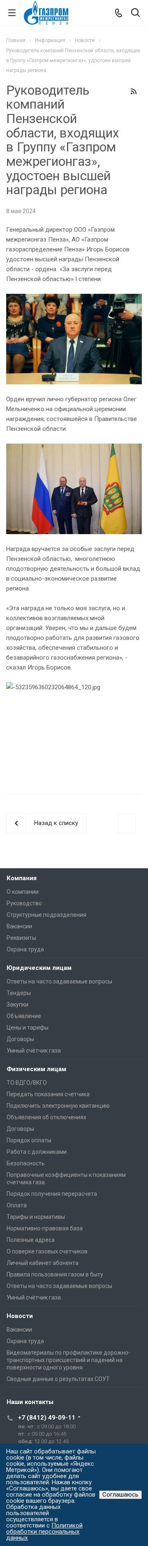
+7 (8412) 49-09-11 (46, 1417)
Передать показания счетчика (48, 1094)
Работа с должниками (37, 1151)
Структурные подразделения (46, 914)
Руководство (24, 903)
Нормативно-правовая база (45, 1228)
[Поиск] (135, 13)
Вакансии (19, 926)
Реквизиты (21, 938)
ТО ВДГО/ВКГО (27, 1082)
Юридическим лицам (39, 968)
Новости (20, 1316)
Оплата (17, 1205)
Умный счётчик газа (34, 1050)
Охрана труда (25, 949)
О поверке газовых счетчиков (47, 1251)
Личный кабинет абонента (43, 1263)
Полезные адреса (31, 1240)
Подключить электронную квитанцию (58, 1105)
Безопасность (26, 1163)
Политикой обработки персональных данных (44, 1531)
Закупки (17, 1004)
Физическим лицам (36, 1069)
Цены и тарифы (28, 1027)
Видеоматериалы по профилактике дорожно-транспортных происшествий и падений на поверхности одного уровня (68, 1360)
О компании (23, 891)
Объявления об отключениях (46, 1117)
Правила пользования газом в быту (55, 1274)
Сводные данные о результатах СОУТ (58, 1379)
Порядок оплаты (29, 1140)
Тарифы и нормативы (36, 1217)
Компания (22, 878)
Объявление (24, 1016)
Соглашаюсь (120, 1494)
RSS (133, 91)
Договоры (20, 1039)
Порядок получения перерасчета (52, 1193)
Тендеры (19, 993)
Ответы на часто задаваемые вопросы (59, 981)
